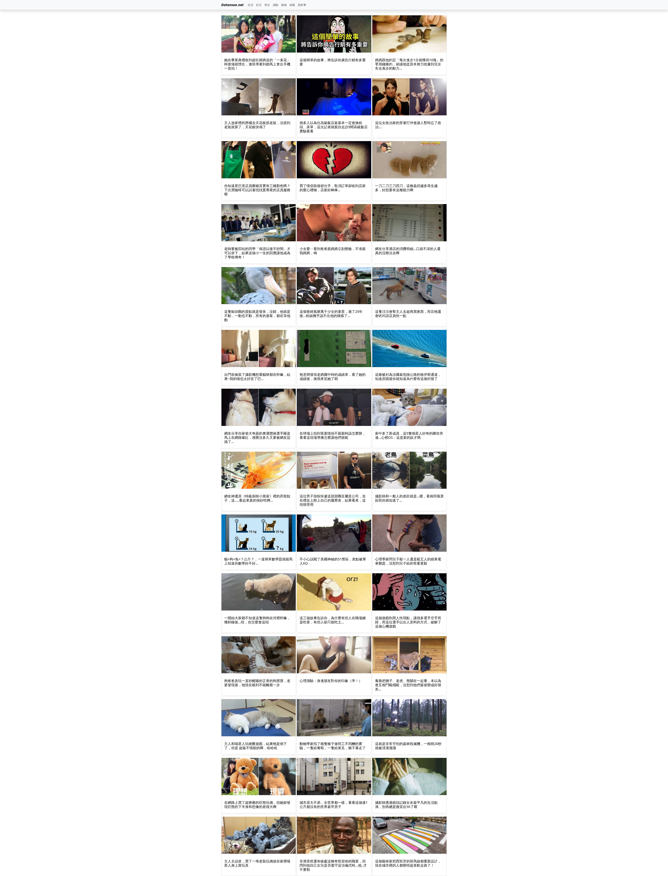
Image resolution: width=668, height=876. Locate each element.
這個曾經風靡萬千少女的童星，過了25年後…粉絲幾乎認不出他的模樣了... (331, 313)
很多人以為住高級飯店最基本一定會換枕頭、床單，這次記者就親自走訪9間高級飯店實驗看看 (334, 126)
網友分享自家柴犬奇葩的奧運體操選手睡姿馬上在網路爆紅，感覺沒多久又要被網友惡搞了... (257, 437)
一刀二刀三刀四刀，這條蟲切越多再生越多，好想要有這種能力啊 (406, 187)
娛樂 (292, 5)
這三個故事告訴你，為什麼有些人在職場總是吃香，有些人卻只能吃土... (333, 620)
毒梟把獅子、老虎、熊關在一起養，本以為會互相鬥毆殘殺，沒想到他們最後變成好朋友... (408, 684)
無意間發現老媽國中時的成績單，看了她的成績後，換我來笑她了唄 (333, 376)
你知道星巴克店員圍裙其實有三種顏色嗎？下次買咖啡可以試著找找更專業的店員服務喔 (257, 189)
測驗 (275, 5)
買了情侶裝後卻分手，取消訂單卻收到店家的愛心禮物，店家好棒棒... (333, 187)
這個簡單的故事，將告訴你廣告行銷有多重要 (333, 62)
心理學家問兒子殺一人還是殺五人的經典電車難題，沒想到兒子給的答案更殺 (408, 561)
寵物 (284, 5)
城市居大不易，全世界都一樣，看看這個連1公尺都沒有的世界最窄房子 (334, 804)
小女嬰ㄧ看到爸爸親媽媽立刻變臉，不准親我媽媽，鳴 (333, 250)
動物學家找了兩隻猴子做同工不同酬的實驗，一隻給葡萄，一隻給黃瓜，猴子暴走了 (333, 745)
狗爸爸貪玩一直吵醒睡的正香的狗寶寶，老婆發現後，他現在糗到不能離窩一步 (257, 682)
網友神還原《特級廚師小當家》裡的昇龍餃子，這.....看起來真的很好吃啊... (257, 498)
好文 (259, 5)
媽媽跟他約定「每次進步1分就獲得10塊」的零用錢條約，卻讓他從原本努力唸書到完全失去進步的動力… (409, 64)
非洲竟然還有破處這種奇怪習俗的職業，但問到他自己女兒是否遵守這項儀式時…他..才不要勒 (333, 865)
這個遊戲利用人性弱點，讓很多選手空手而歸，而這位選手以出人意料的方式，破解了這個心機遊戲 (408, 622)
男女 (267, 5)
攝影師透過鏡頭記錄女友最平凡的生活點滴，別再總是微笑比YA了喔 (406, 804)
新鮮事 (302, 5)
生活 (250, 5)
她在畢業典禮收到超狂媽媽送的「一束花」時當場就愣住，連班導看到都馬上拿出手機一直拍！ (257, 64)
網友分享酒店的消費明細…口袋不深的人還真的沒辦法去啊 (407, 250)
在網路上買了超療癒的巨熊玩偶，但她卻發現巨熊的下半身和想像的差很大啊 (257, 804)
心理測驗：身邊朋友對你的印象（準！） (331, 680)
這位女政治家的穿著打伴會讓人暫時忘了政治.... (408, 124)
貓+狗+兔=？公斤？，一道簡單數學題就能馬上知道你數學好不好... (258, 561)
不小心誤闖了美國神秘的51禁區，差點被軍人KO (333, 561)
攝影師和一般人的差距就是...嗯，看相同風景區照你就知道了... (409, 498)
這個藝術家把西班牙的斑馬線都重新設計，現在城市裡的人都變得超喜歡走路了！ (408, 863)
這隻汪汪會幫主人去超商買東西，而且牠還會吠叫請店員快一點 (408, 313)
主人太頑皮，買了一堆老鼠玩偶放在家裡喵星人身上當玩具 (257, 863)
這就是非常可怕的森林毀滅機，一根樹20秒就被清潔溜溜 (408, 745)
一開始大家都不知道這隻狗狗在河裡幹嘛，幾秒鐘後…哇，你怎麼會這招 (257, 620)
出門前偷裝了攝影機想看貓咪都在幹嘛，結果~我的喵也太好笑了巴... (257, 376)
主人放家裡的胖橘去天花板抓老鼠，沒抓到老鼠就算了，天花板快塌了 (257, 124)
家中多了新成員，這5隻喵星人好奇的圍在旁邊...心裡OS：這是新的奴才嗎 (409, 435)
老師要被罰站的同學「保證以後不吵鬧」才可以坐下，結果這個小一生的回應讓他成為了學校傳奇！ (257, 252)
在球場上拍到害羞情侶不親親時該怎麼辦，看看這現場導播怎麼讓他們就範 (333, 435)
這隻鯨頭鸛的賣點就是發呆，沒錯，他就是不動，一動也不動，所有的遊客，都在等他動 (257, 315)
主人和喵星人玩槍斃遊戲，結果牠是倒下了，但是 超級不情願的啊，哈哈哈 (255, 745)
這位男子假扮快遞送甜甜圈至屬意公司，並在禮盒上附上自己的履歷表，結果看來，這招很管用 (333, 500)
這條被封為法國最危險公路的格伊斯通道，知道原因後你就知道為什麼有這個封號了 (408, 376)
